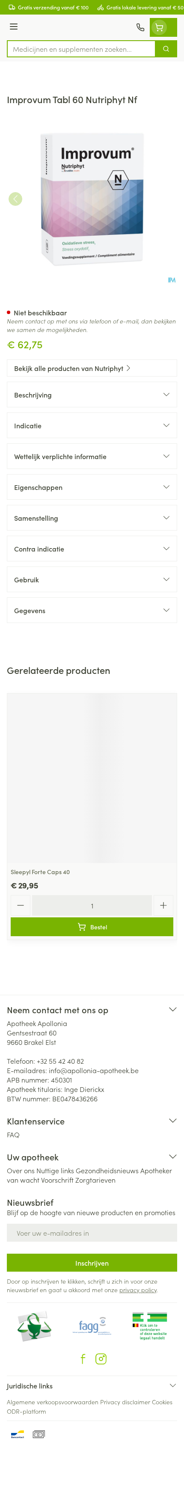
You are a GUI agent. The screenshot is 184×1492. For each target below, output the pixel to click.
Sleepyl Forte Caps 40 (40, 871)
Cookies (162, 1401)
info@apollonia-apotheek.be (94, 1070)
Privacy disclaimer (125, 1401)
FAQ (13, 1134)
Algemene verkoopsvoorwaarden (52, 1401)
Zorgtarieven (95, 1179)
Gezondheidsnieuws (107, 1170)
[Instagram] (101, 1359)
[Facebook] (83, 1359)
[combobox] (81, 48)
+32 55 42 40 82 (60, 1060)
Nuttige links (55, 1170)
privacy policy (138, 1289)
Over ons (21, 1170)
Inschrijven (92, 1262)
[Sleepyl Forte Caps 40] (92, 778)
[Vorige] (15, 199)
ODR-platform (26, 1411)
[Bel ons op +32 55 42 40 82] (140, 27)
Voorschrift (57, 1179)
